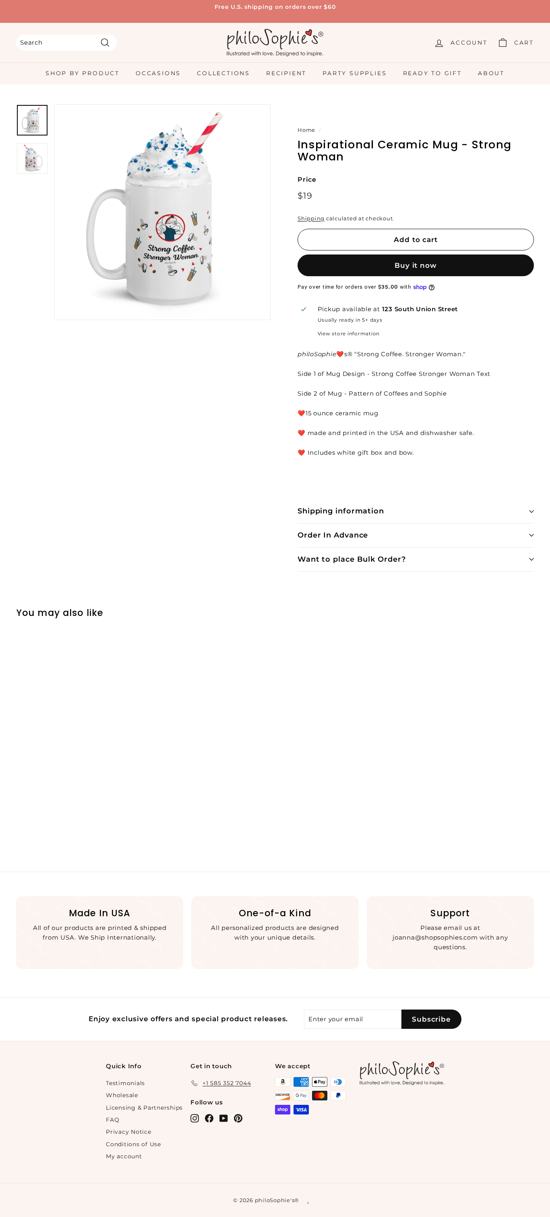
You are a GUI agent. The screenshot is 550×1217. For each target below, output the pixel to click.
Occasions (158, 73)
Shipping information (341, 511)
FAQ (112, 1119)
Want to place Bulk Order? (352, 559)
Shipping (311, 218)
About (491, 73)
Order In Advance (333, 535)
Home (306, 130)
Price (307, 179)
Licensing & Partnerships (144, 1107)
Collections (223, 73)
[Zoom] (162, 212)
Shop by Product (82, 73)
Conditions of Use (133, 1144)
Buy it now (416, 265)
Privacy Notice (128, 1131)
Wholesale (122, 1095)
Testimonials (125, 1083)
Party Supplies (355, 73)
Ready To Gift (432, 73)
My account (124, 1156)
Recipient (286, 73)
